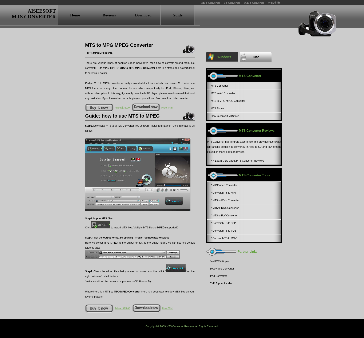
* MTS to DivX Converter (225, 208)
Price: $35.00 (122, 308)
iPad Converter (218, 276)
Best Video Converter (222, 268)
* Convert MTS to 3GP (223, 223)
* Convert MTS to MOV (224, 238)
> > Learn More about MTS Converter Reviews (237, 160)
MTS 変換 (274, 2)
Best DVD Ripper (219, 261)
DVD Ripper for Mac (221, 283)
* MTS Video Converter (224, 185)
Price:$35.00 (122, 107)
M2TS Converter (254, 2)
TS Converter (232, 2)
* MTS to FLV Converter (224, 215)
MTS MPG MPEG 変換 (99, 53)
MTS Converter (210, 2)
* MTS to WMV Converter (225, 200)
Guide (177, 15)
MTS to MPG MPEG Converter (228, 100)
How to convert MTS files (225, 116)
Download (143, 15)
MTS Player (217, 108)
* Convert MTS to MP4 (223, 192)
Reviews (109, 15)
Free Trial (167, 107)
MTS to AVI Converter (223, 93)
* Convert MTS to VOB (223, 230)
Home (75, 15)
